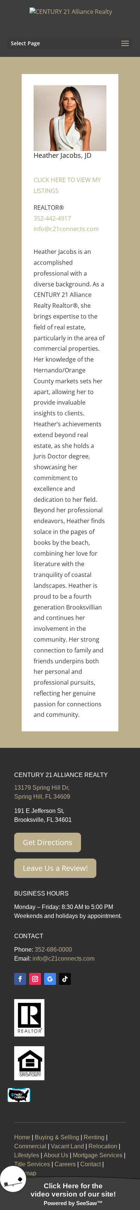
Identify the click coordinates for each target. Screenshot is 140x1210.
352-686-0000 (53, 949)
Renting (94, 1137)
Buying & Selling (57, 1137)
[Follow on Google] (50, 979)
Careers (65, 1164)
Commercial (30, 1146)
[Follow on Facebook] (20, 979)
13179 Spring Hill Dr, (41, 787)
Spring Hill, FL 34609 (42, 796)
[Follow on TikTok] (65, 979)
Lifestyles (26, 1155)
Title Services (32, 1164)
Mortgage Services (97, 1155)
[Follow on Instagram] (35, 979)
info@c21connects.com (66, 229)
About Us (56, 1155)
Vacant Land (67, 1146)
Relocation (102, 1146)
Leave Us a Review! (55, 868)
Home (22, 1137)
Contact (90, 1164)
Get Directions (47, 842)
